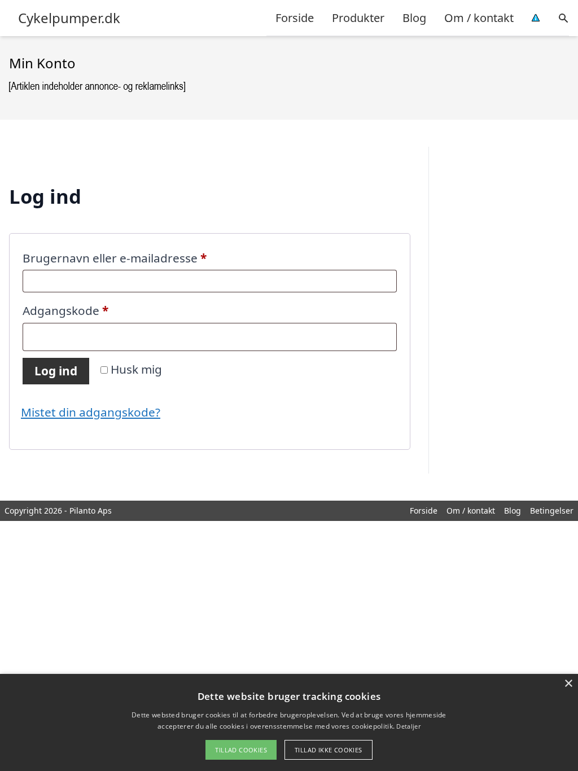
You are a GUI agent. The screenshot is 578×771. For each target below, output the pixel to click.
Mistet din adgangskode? (90, 412)
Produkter (358, 17)
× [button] (568, 684)
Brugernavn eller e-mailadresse (141, 257)
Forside (294, 17)
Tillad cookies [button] (241, 750)
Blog (414, 17)
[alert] (289, 722)
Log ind (55, 371)
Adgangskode (92, 310)
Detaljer (408, 726)
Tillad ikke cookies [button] (328, 750)
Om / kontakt (479, 17)
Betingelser (551, 510)
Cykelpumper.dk (69, 18)
